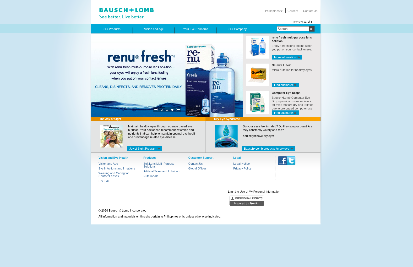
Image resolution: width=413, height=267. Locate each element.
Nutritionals (150, 176)
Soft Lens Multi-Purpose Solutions (158, 165)
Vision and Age (108, 163)
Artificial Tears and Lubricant (161, 171)
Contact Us (310, 11)
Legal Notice (241, 163)
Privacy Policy (242, 168)
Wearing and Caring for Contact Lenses (113, 175)
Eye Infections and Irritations (116, 168)
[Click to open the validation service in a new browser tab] (206, 201)
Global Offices (197, 168)
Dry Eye (103, 181)
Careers (293, 11)
